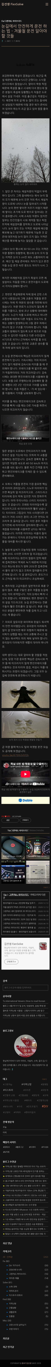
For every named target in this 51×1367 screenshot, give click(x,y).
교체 (46, 1095)
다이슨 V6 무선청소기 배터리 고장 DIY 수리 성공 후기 (25, 1195)
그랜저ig (8, 1084)
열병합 (45, 1084)
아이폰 (28, 1090)
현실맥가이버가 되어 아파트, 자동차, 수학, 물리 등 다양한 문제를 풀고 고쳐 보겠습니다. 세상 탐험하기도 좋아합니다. (20, 952)
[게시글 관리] (15, 820)
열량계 (36, 1095)
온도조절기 (33, 1107)
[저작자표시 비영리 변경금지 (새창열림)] (35, 820)
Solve (7, 1283)
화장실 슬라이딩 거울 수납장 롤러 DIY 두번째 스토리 (25, 1229)
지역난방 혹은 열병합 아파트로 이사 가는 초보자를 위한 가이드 (25, 1167)
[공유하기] (12, 820)
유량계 (45, 1090)
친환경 (13, 1316)
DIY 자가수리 (16, 1265)
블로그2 (20, 1147)
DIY (46, 1106)
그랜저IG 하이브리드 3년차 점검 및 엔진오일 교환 (23, 919)
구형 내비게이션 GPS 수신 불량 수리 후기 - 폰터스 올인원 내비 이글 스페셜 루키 (25, 1186)
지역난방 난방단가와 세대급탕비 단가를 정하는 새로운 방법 (25, 1171)
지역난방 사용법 (11, 1100)
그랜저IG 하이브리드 (19, 894)
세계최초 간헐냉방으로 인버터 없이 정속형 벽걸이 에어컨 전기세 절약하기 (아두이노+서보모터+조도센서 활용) (25, 1176)
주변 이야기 (15, 1329)
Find (7, 1299)
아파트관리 (15, 1291)
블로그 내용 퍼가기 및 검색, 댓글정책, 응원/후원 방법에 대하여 (25, 1006)
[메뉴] (46, 4)
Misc (7, 1321)
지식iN (45, 1147)
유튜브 (7, 1147)
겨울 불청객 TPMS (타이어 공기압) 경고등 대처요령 (24, 907)
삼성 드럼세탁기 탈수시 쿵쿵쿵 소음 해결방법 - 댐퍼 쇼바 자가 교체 (25, 1224)
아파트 (18, 1112)
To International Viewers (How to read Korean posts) (25, 1001)
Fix (5, 894)
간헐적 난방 (9, 1095)
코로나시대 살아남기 (19, 1325)
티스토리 (9, 1090)
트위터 (33, 1147)
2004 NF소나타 (17, 1270)
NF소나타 (8, 1107)
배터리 (29, 1100)
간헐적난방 (43, 1100)
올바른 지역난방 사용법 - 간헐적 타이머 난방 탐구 (23, 1011)
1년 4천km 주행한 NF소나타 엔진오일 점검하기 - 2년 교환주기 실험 (25, 1219)
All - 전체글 (7, 1257)
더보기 (44, 1079)
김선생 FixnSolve (12, 4)
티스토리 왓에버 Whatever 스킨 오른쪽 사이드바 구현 (25, 1210)
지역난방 (27, 1084)
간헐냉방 (24, 1095)
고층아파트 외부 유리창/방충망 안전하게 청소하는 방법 (25, 1200)
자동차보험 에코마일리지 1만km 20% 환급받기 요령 (25, 1191)
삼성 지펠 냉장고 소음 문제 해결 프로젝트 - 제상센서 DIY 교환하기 (25, 1215)
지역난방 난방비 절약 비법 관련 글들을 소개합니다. (24, 1016)
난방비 (7, 1112)
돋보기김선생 (26, 1363)
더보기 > (46, 887)
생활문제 (14, 1312)
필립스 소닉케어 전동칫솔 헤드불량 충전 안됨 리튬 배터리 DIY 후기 (25, 1234)
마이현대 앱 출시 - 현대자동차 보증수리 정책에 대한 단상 (27, 932)
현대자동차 (31, 1112)
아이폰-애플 (16, 1278)
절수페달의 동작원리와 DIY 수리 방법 (19, 1205)
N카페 (6, 1152)
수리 (20, 1107)
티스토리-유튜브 (17, 1295)
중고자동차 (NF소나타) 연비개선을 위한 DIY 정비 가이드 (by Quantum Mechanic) (25, 1181)
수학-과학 (15, 1287)
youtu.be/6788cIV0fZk (15, 755)
